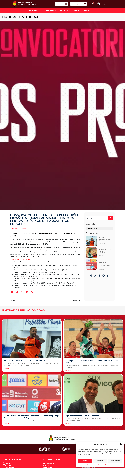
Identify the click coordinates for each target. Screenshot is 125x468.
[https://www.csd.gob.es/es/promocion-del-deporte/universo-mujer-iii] (66, 449)
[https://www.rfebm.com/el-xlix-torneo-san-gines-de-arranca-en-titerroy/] (91, 241)
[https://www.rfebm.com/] (26, 3)
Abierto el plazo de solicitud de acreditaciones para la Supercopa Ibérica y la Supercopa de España (105, 264)
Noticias (76, 10)
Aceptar (84, 460)
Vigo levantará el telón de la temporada (82, 415)
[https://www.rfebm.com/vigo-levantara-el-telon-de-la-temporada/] (93, 393)
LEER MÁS (6, 368)
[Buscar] (110, 218)
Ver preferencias (115, 460)
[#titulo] (4, 463)
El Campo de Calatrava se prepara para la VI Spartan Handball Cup (106, 251)
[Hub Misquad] (98, 3)
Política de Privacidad (102, 464)
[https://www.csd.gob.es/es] (46, 449)
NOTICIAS (9, 17)
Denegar (100, 460)
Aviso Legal (110, 464)
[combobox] (97, 218)
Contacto (86, 10)
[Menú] (109, 4)
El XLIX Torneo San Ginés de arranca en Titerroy (105, 239)
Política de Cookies (91, 464)
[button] (121, 444)
